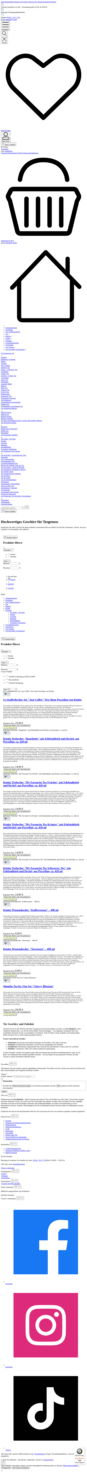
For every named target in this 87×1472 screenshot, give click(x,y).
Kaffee (7, 608)
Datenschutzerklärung (13, 1127)
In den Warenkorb (10, 728)
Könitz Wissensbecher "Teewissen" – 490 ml (29, 949)
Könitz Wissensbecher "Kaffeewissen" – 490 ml (30, 910)
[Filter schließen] (2, 649)
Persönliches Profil (15, 153)
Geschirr (13, 617)
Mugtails (13, 619)
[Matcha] (21, 421)
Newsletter (9, 1133)
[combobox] (11, 508)
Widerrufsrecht (10, 1125)
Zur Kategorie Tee (7, 353)
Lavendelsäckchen (12, 625)
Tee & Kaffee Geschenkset (15, 631)
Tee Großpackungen (12, 602)
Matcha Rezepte (11, 1153)
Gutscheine (9, 627)
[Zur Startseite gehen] (9, 20)
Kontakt (8, 1121)
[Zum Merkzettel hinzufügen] (6, 694)
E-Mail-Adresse (7, 1076)
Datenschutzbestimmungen (22, 1086)
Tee (6, 604)
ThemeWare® (48, 1460)
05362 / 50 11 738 (13, 17)
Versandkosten (39, 1454)
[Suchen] (23, 508)
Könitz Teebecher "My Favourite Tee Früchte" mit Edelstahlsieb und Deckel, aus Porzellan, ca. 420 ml (41, 784)
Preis (6, 561)
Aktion (4, 1074)
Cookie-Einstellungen (13, 1149)
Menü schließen (10, 145)
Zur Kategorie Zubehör (9, 435)
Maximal (12, 568)
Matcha (8, 606)
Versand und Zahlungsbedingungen (18, 1123)
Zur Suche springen (27, 2)
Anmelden (4, 149)
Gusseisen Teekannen (17, 623)
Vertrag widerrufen (7, 1168)
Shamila (13, 557)
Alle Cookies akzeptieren (21, 1468)
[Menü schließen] (2, 425)
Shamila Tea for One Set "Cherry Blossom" (28, 986)
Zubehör (8, 610)
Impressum (9, 1131)
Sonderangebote (11, 598)
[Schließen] (2, 1470)
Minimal (11, 563)
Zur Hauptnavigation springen (45, 2)
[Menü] (83, 1448)
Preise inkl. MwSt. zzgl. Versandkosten (17, 725)
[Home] (45, 286)
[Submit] (2, 1079)
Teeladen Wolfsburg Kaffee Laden (17, 1151)
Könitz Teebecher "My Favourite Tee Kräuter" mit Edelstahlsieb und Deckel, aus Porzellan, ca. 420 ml (41, 826)
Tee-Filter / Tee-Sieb (17, 612)
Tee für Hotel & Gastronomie (15, 1137)
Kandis (12, 615)
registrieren (8, 151)
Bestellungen (33, 153)
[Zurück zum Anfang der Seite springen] (3, 1463)
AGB (58, 1086)
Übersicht (4, 153)
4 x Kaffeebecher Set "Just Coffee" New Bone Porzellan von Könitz (42, 699)
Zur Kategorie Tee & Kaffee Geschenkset (16, 496)
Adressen (25, 153)
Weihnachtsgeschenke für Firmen (17, 1139)
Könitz (12, 554)
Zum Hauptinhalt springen (10, 2)
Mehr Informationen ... (71, 1466)
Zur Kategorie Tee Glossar (10, 451)
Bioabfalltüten (15, 621)
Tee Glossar (9, 629)
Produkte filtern (12, 538)
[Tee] (12, 406)
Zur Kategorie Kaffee (8, 423)
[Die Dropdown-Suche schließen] (27, 507)
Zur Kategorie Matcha (9, 408)
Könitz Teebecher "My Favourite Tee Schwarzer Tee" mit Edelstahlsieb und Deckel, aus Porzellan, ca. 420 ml (37, 870)
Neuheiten (9, 600)
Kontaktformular (19, 1164)
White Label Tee (11, 1135)
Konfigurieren (6, 1468)
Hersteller (7, 550)
